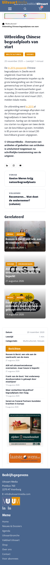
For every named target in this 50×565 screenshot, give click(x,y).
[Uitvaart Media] (25, 3)
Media (10, 234)
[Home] (3, 24)
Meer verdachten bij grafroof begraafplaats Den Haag (19, 391)
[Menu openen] (10, 8)
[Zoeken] (25, 8)
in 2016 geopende (17, 67)
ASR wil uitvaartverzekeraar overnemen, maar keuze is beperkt (23, 272)
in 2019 (30, 106)
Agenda (6, 530)
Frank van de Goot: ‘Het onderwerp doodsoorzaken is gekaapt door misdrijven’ (23, 306)
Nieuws (30, 54)
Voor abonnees (10, 558)
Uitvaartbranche (10, 535)
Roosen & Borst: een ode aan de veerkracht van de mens (23, 240)
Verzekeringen (25, 264)
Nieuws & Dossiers (12, 526)
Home (5, 521)
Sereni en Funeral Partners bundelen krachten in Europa (23, 402)
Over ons (7, 549)
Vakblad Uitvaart (11, 540)
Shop (5, 544)
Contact (6, 554)
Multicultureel (11, 24)
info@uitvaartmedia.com (17, 494)
